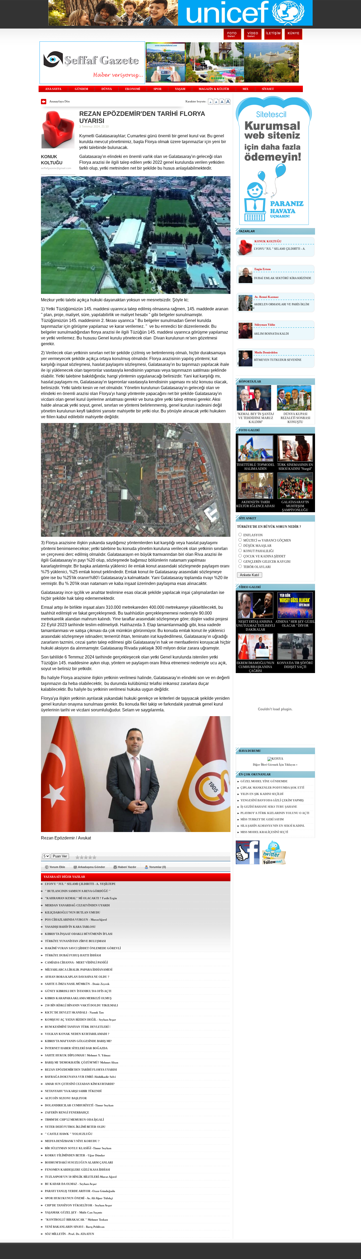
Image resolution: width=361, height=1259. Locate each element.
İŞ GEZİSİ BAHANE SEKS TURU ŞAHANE (268, 806)
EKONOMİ (132, 89)
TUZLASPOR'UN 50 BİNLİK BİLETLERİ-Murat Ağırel (81, 1176)
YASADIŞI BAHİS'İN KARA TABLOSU (70, 926)
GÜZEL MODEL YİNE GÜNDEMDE (264, 781)
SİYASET (268, 89)
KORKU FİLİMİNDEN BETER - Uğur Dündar (75, 1155)
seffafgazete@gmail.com (56, 168)
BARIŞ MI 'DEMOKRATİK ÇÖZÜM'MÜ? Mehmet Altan (81, 1062)
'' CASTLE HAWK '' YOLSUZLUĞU (68, 1133)
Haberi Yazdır (127, 867)
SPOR (157, 89)
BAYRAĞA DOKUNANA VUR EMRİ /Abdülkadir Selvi (80, 1076)
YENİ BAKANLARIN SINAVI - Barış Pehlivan (74, 1226)
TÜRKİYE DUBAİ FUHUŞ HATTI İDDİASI (73, 955)
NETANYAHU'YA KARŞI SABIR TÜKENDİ (73, 1091)
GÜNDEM (81, 89)
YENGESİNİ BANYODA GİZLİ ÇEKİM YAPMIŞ (272, 800)
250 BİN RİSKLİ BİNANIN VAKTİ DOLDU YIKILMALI (81, 1005)
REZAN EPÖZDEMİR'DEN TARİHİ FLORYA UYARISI (81, 1069)
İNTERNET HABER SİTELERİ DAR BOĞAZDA (76, 1048)
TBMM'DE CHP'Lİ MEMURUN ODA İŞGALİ (74, 1119)
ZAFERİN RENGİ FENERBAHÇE (67, 1112)
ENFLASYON (253, 535)
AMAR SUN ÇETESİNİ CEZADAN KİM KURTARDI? (80, 1083)
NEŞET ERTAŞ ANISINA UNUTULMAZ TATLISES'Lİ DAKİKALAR (255, 625)
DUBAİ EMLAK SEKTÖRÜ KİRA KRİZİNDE (282, 278)
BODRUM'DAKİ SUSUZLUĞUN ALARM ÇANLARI (79, 1162)
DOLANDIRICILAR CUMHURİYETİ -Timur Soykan (79, 1105)
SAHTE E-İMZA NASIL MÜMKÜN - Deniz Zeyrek (77, 983)
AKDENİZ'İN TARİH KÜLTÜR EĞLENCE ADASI (255, 504)
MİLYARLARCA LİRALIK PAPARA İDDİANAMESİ (78, 969)
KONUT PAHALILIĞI (258, 551)
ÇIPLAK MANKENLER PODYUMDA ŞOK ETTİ (272, 787)
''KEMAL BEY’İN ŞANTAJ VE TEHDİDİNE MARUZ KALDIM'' (255, 418)
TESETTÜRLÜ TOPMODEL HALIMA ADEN (256, 467)
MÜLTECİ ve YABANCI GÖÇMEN (267, 540)
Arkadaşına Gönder (91, 867)
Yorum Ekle (57, 867)
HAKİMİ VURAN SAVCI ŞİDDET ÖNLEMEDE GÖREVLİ (83, 948)
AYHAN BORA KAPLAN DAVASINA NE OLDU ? (77, 976)
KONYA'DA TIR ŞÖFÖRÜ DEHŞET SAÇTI (295, 665)
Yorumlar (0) (157, 867)
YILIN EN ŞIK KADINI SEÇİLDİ (261, 794)
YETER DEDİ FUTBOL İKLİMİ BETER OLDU (75, 1126)
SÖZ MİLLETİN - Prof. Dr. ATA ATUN (69, 1233)
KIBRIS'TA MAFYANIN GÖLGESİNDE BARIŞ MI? (78, 1041)
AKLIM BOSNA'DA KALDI (271, 333)
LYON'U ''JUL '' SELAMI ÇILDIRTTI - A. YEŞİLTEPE (80, 883)
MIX (245, 89)
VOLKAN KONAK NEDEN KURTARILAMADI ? (77, 1033)
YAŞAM (180, 89)
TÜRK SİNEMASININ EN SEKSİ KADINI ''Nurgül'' (295, 467)
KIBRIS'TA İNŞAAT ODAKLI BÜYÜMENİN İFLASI (78, 933)
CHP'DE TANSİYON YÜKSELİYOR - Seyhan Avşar (78, 1205)
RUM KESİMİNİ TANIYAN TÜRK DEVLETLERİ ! (77, 1026)
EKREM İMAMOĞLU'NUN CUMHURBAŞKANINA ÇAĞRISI (255, 667)
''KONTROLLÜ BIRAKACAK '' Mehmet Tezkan (76, 1219)
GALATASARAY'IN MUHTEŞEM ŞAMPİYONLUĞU (295, 506)
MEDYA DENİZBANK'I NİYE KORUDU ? (72, 1141)
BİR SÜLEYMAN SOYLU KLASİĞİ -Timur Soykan (78, 1148)
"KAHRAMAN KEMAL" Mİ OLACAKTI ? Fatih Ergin (81, 898)
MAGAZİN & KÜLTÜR (214, 89)
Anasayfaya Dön (59, 101)
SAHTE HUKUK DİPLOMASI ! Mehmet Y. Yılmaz (77, 1055)
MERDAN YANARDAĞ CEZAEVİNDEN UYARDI (77, 905)
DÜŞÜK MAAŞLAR (257, 546)
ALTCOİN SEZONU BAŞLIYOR (66, 1098)
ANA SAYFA (53, 89)
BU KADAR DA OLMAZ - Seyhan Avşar (71, 1183)
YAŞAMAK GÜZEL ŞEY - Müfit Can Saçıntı (73, 1212)
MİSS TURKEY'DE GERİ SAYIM (262, 819)
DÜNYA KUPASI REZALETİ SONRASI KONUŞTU (295, 418)
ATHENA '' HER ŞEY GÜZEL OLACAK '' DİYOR (295, 624)
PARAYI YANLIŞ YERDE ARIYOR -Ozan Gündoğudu (80, 1191)
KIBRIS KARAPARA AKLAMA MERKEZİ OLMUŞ (78, 998)
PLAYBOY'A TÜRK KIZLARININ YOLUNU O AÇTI (274, 813)
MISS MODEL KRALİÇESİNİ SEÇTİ (264, 832)
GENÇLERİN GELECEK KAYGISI (266, 561)
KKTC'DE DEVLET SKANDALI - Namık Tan (74, 1012)
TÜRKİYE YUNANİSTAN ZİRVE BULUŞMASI (75, 941)
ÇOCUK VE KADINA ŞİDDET (264, 556)
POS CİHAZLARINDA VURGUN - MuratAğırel (76, 919)
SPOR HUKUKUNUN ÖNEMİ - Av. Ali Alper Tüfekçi (79, 1198)
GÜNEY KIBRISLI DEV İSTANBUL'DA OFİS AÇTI (78, 991)
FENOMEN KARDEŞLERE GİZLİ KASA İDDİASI (77, 1169)
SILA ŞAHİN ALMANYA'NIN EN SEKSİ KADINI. (272, 825)
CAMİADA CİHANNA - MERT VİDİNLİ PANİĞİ (76, 962)
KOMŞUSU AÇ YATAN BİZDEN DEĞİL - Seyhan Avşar (80, 1019)
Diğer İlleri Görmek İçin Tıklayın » (275, 764)
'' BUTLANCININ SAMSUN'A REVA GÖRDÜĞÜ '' (77, 891)
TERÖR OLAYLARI (257, 567)
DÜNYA (106, 89)
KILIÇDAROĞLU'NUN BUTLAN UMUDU (72, 912)
